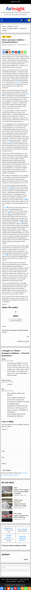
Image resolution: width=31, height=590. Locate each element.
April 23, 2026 (18, 519)
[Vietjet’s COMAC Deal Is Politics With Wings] (7, 516)
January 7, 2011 (13, 45)
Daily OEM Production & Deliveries (22, 538)
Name (3, 451)
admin (5, 45)
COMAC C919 (17, 502)
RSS (4, 567)
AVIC (4, 36)
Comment (5, 429)
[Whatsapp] (25, 52)
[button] (2, 20)
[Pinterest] (16, 52)
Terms (3, 579)
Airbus (20, 222)
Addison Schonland (6, 380)
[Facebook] (3, 52)
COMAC (9, 36)
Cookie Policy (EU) (24, 579)
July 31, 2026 (18, 508)
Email (3, 457)
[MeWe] (19, 52)
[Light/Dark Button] (22, 20)
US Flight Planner (8, 528)
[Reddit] (9, 52)
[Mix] (22, 52)
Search (6, 554)
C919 (5, 207)
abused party (18, 82)
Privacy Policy (20, 581)
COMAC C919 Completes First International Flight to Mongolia (21, 491)
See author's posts (15, 320)
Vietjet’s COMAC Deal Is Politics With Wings (21, 516)
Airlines (15, 513)
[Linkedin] (13, 52)
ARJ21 (9, 187)
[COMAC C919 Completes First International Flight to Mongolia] (7, 491)
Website (4, 464)
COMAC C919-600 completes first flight (20, 505)
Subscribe (29, 20)
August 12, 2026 (19, 495)
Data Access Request (12, 579)
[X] (6, 52)
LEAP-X (6, 213)
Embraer (8, 142)
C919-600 (16, 500)
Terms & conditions (11, 581)
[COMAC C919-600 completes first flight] (7, 503)
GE (24, 199)
